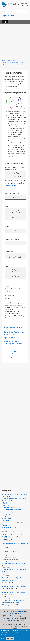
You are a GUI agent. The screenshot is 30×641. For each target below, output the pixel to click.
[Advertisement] (15, 41)
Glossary (11, 614)
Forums (15, 611)
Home (4, 60)
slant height (7, 334)
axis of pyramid (20, 330)
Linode (8, 620)
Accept (3, 638)
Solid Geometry (12, 60)
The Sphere (5, 521)
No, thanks (10, 638)
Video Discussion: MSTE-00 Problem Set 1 (15, 544)
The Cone (6, 503)
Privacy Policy (13, 618)
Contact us (15, 616)
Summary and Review (9, 527)
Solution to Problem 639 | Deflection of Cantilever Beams (14, 570)
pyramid (12, 328)
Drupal (22, 620)
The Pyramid (7, 65)
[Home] (5, 4)
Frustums (5, 516)
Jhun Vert (17, 626)
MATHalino (14, 4)
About (7, 616)
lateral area (19, 328)
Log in (5, 338)
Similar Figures (6, 518)
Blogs (22, 611)
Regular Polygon (19, 332)
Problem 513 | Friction (9, 557)
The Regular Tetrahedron (11, 341)
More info (3, 634)
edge (14, 334)
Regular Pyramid (9, 507)
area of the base (9, 330)
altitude (6, 328)
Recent (19, 614)
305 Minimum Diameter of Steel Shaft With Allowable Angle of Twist (14, 536)
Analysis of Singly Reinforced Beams (13, 563)
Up (15, 351)
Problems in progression (9, 551)
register (11, 338)
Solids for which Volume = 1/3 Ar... (14, 63)
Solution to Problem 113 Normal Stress (14, 586)
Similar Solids (8, 332)
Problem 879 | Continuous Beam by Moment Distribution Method (13, 601)
